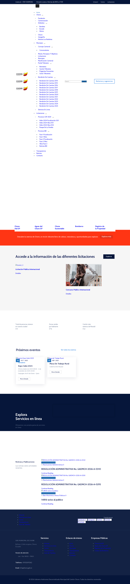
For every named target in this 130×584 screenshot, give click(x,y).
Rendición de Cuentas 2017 (48, 88)
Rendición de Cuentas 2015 (48, 83)
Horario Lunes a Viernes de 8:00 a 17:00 (49, 2)
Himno (41, 31)
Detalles (18, 273)
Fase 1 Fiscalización (45, 134)
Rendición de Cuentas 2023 (48, 101)
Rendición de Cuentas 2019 (48, 92)
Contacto (39, 155)
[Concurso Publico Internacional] (84, 286)
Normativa (42, 67)
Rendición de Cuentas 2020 (48, 94)
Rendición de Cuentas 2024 (48, 104)
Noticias (72, 553)
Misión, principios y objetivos (48, 54)
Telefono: (23, 562)
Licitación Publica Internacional (27, 269)
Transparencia (23, 522)
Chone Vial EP (99, 543)
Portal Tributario (43, 63)
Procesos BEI (42, 131)
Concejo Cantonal (44, 46)
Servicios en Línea (25, 517)
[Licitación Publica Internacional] (19, 265)
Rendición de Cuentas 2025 (48, 106)
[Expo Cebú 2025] (25, 358)
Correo (21, 520)
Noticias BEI (43, 146)
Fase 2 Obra (43, 141)
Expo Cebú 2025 (25, 366)
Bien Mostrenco (48, 496)
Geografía (41, 37)
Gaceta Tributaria (45, 69)
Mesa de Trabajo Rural (59, 363)
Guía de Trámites (24, 524)
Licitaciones (42, 56)
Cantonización (43, 21)
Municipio (39, 43)
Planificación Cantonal (45, 61)
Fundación (41, 18)
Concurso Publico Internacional (78, 290)
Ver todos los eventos (68, 350)
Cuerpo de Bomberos (102, 551)
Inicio (71, 543)
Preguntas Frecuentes (46, 71)
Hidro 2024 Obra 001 (46, 123)
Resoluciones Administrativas (53, 465)
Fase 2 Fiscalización (45, 139)
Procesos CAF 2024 (44, 117)
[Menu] (42, 15)
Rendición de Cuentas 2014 (48, 81)
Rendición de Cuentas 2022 (48, 99)
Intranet (21, 515)
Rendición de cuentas (45, 77)
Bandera (42, 26)
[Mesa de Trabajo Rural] (55, 358)
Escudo (41, 29)
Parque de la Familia (46, 127)
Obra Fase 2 (43, 144)
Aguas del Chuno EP (101, 546)
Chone (38, 15)
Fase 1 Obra (43, 137)
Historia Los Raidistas (45, 39)
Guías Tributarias (45, 73)
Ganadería (21, 363)
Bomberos (79, 226)
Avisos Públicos (59, 496)
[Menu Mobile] (37, 6)
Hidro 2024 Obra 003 (46, 125)
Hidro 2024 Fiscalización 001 (49, 120)
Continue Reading (47, 473)
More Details (24, 379)
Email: (23, 568)
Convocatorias (44, 50)
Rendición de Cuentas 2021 (48, 97)
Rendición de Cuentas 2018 (48, 90)
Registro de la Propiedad (103, 548)
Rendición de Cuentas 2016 (48, 85)
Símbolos (41, 23)
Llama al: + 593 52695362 (24, 2)
